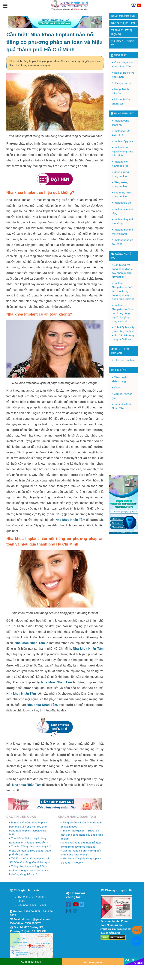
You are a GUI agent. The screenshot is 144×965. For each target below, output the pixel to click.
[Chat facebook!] (137, 944)
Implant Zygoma (123, 141)
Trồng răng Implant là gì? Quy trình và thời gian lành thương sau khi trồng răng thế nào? (29, 870)
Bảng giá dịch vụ (123, 16)
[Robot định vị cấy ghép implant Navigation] (123, 504)
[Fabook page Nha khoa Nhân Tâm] (69, 905)
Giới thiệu (120, 55)
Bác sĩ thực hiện (123, 23)
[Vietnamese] (139, 5)
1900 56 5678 (32, 911)
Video (117, 387)
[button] (5, 6)
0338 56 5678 (33, 923)
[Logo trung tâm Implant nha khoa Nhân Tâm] (69, 9)
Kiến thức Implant (124, 360)
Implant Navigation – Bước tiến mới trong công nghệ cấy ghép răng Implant (82, 834)
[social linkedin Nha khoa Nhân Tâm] (76, 911)
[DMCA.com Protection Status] (113, 937)
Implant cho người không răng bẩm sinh (122, 151)
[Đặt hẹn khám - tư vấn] (55, 179)
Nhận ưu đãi (115, 924)
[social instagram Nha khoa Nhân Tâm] (69, 911)
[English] (134, 5)
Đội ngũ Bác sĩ (122, 82)
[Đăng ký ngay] (55, 727)
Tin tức (120, 370)
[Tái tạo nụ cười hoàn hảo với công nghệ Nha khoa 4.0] (55, 22)
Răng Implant (123, 113)
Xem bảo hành (109, 920)
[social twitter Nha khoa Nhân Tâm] (82, 905)
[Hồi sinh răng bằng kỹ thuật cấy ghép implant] (55, 804)
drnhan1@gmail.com (35, 919)
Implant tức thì (122, 202)
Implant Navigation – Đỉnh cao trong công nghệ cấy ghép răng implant (122, 313)
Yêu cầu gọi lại (93, 962)
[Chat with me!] (137, 932)
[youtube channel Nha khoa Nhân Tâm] (76, 905)
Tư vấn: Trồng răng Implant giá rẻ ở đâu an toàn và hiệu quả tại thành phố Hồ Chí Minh (30, 850)
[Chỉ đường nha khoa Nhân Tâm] (31, 945)
